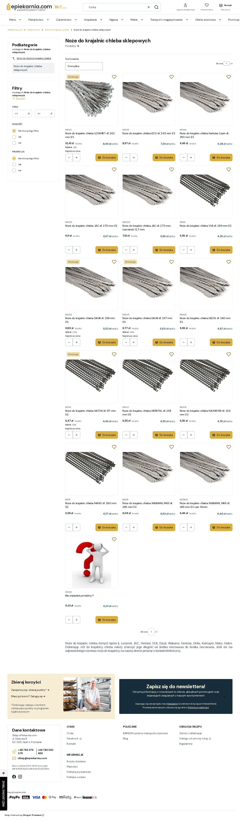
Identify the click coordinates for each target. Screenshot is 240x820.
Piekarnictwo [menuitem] (35, 19)
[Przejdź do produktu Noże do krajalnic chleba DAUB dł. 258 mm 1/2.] (91, 284)
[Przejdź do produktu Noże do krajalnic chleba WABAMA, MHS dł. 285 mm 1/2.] (148, 469)
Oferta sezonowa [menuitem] (205, 19)
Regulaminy (186, 743)
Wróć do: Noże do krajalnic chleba (34, 58)
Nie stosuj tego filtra (28, 130)
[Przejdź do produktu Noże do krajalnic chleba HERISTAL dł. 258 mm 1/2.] (148, 377)
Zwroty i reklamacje (190, 733)
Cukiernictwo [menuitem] (63, 19)
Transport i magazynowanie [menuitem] (166, 19)
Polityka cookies (76, 777)
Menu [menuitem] (12, 19)
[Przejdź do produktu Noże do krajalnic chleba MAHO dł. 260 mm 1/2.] (91, 469)
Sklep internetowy (22, 815)
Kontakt (71, 743)
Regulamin (172, 703)
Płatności (72, 766)
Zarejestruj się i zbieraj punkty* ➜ (30, 690)
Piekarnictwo (33, 29)
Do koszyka (109, 157)
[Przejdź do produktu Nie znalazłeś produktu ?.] (91, 562)
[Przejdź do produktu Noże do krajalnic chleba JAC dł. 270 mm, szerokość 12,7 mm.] (148, 192)
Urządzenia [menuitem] (90, 19)
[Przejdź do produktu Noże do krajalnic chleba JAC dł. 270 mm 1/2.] (91, 192)
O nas (70, 733)
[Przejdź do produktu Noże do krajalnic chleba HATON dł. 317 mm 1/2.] (91, 377)
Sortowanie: (72, 59)
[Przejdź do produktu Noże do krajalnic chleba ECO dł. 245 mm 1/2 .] (148, 99)
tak (19, 136)
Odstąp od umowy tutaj (193, 738)
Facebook (73, 738)
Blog (125, 738)
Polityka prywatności (79, 772)
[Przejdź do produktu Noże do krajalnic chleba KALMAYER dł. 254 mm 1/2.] (206, 377)
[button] (156, 7)
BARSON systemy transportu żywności (145, 733)
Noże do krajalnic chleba (57, 29)
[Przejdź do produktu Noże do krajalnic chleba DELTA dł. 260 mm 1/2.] (206, 284)
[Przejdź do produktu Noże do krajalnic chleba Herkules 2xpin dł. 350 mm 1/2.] (206, 99)
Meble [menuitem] (134, 19)
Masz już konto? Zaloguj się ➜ (28, 696)
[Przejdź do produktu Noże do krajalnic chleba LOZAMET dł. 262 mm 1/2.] (91, 99)
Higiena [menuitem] (114, 19)
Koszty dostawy (76, 761)
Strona (219, 63)
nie (19, 142)
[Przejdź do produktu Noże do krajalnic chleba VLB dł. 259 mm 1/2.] (206, 192)
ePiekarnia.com (15, 29)
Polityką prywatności (198, 707)
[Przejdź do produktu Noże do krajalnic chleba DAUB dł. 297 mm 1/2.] (148, 284)
